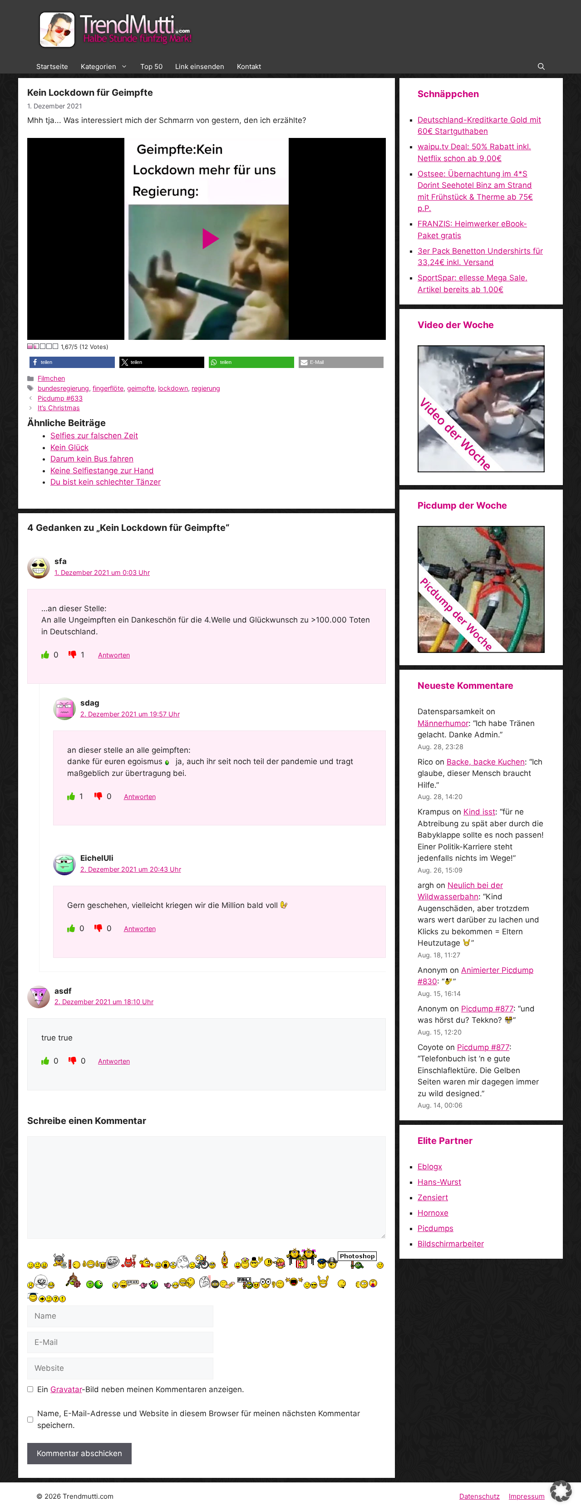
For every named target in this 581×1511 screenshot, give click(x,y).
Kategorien (98, 66)
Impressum (527, 1496)
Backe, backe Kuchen (486, 761)
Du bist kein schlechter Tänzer (105, 481)
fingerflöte (108, 388)
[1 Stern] (30, 346)
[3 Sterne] (43, 346)
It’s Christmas (59, 408)
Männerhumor (443, 723)
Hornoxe (433, 1212)
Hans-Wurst (439, 1182)
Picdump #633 (60, 398)
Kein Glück (69, 447)
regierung (206, 388)
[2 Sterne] (37, 346)
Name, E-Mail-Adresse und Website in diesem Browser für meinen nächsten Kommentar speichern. (198, 1419)
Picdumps (435, 1228)
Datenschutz (479, 1496)
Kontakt (249, 66)
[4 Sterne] (49, 346)
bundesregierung (63, 388)
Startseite (52, 66)
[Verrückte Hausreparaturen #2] (481, 650)
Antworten (114, 655)
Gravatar (66, 1389)
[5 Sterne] (56, 346)
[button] (541, 67)
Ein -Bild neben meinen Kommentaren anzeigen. (140, 1389)
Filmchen (51, 378)
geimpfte (140, 388)
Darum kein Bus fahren (91, 458)
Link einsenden (199, 66)
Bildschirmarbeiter (451, 1243)
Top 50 (151, 66)
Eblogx (430, 1166)
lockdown (173, 388)
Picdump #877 (487, 1008)
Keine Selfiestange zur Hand (102, 470)
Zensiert (433, 1197)
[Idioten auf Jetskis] (481, 469)
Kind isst (479, 811)
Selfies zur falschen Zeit (94, 435)
